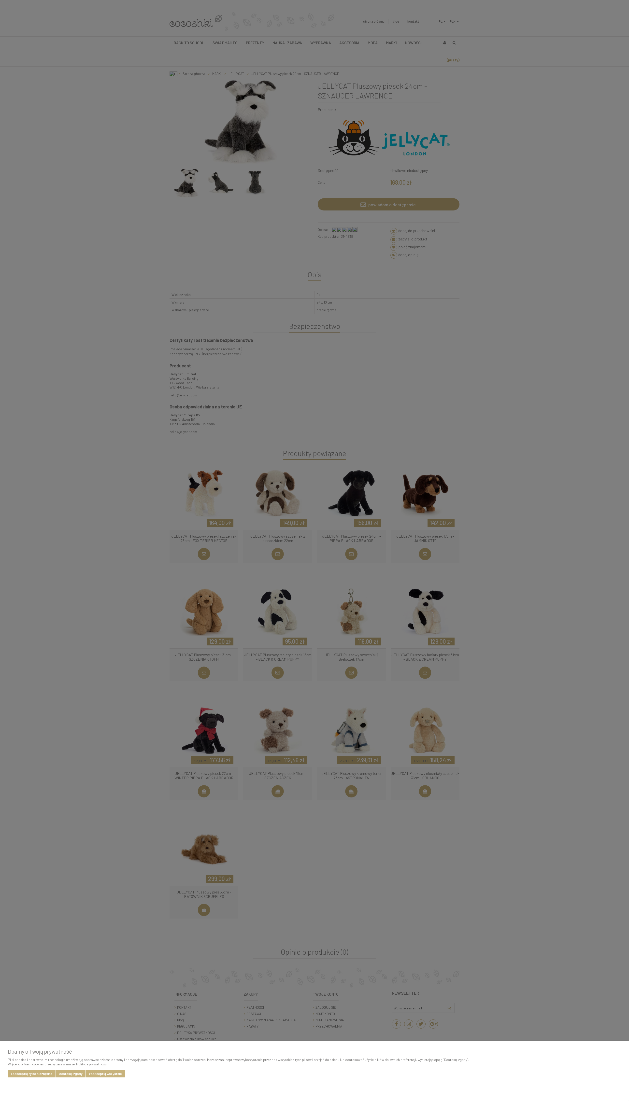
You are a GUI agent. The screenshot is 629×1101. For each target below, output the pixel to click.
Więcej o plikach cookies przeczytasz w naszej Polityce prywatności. (58, 1064)
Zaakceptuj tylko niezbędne (32, 1074)
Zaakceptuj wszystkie (105, 1074)
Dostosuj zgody (71, 1074)
